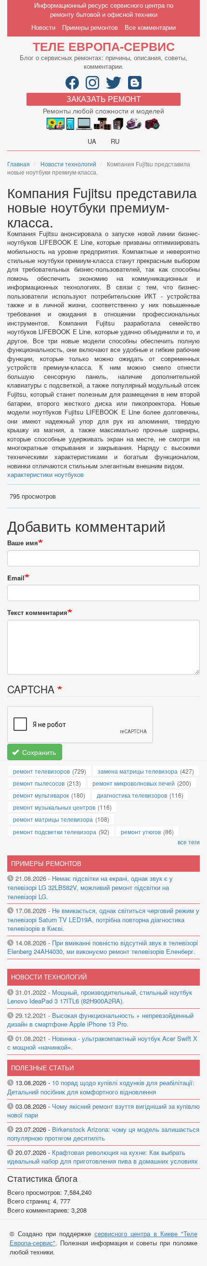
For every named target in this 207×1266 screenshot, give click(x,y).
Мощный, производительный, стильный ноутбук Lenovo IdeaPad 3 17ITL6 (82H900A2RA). (99, 997)
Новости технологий (68, 164)
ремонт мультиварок (41, 795)
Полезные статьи (42, 1067)
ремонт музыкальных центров (54, 807)
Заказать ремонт (103, 98)
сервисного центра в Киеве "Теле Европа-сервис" (103, 1238)
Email (16, 578)
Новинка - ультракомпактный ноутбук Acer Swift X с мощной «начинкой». (102, 1043)
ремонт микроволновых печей (133, 783)
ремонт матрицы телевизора (53, 819)
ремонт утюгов (141, 831)
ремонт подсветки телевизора (54, 831)
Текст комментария (37, 612)
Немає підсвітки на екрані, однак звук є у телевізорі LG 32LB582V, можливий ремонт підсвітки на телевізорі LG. (90, 887)
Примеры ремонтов (90, 27)
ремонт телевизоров (41, 771)
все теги (189, 842)
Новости (43, 27)
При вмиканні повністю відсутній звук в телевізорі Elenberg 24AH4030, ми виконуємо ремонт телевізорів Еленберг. (102, 947)
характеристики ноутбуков (45, 474)
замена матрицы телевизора (138, 771)
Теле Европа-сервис (104, 46)
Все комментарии (150, 27)
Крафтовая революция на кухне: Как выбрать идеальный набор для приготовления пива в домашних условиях (102, 1157)
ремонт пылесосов (39, 783)
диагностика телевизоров (132, 795)
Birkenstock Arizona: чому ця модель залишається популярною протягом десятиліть (103, 1134)
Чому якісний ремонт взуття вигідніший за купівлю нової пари (103, 1111)
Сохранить (38, 752)
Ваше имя (22, 543)
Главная (18, 164)
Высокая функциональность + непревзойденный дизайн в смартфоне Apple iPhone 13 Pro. (100, 1020)
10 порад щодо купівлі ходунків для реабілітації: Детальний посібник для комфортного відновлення (100, 1087)
